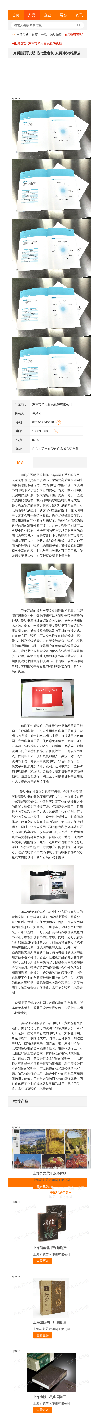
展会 (63, 15)
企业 (47, 15)
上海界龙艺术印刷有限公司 (51, 1180)
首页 (16, 15)
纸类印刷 (56, 34)
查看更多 (42, 1260)
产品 (31, 15)
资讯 (79, 15)
